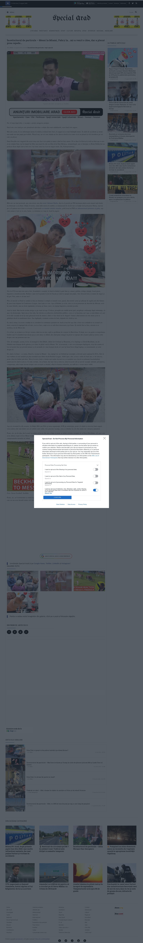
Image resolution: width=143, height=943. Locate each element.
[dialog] (71, 471)
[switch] (95, 469)
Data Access (71, 504)
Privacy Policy (82, 504)
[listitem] (71, 465)
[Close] (105, 439)
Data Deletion (60, 504)
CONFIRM (57, 497)
